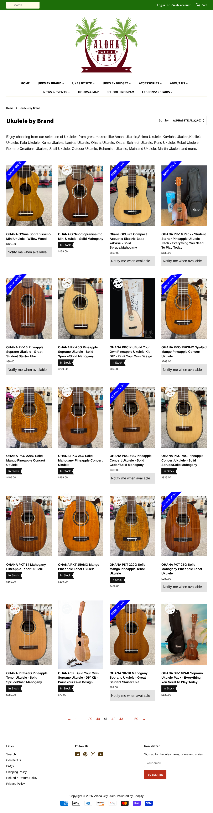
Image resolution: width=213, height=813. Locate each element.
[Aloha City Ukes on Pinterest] (85, 755)
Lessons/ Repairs (156, 92)
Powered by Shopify (130, 796)
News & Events (55, 92)
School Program (120, 92)
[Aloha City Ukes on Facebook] (77, 755)
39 (90, 719)
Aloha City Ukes (104, 796)
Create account (181, 5)
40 (98, 719)
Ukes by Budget (116, 83)
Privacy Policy (15, 783)
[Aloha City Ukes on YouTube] (100, 755)
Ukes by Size (82, 83)
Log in (161, 5)
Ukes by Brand (50, 83)
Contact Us (13, 760)
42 (113, 719)
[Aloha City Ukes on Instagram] (93, 755)
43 (121, 719)
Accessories (149, 83)
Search (11, 754)
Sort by (164, 120)
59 (136, 719)
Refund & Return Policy (21, 777)
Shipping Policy (16, 772)
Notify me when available (27, 252)
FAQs (10, 766)
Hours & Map (88, 92)
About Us (178, 83)
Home (25, 83)
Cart (204, 5)
